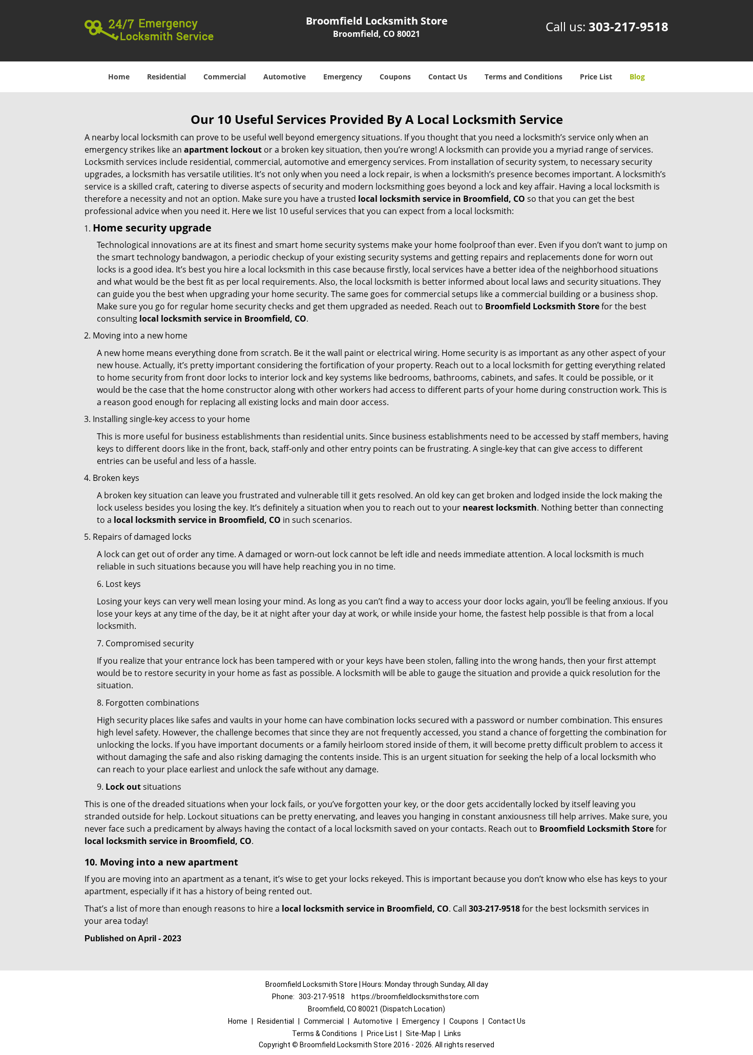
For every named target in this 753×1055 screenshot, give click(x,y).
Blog (637, 76)
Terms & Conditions (324, 1033)
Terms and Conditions (523, 76)
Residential (166, 76)
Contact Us (447, 76)
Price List (596, 76)
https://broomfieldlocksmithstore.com (415, 997)
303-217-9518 (628, 26)
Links (452, 1033)
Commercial (224, 76)
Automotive (284, 76)
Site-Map (421, 1033)
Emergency (342, 76)
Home (119, 76)
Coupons (395, 76)
